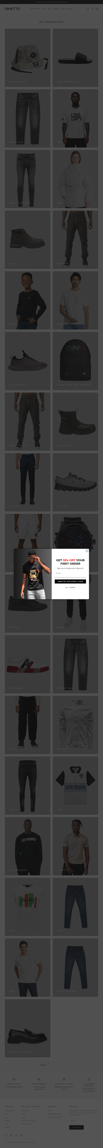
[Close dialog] (87, 551)
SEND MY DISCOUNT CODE (70, 581)
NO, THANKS (70, 587)
